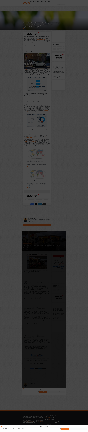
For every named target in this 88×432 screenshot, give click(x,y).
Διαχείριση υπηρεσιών (83, 430)
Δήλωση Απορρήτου (7, 430)
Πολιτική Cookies (3, 430)
